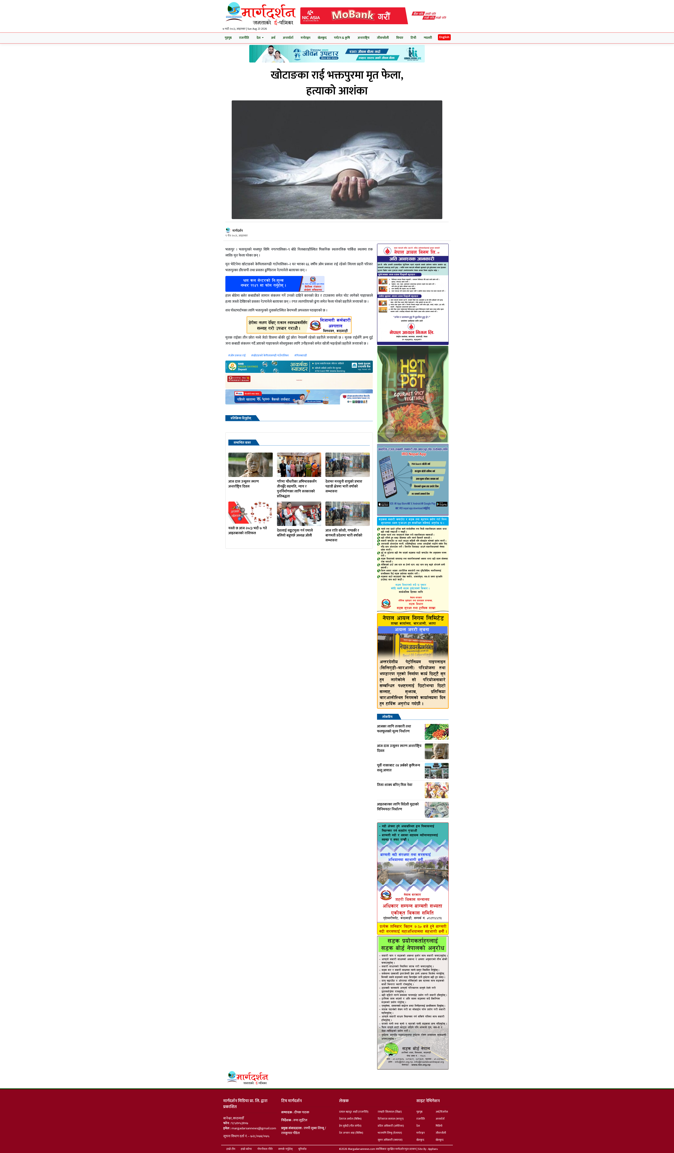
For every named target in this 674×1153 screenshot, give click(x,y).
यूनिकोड (302, 1149)
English (444, 37)
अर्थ (273, 38)
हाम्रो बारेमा (246, 1149)
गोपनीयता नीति (265, 1149)
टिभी (413, 38)
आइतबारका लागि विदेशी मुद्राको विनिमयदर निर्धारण (398, 806)
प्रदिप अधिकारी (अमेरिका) (391, 1126)
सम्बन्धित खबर (242, 442)
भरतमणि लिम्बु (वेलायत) (390, 1133)
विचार (399, 38)
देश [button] (259, 38)
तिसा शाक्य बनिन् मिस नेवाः (394, 785)
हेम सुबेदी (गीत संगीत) (350, 1126)
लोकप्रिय (387, 717)
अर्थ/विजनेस (442, 1111)
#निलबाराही (300, 355)
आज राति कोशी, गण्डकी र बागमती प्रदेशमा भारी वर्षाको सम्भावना (343, 535)
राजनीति (244, 38)
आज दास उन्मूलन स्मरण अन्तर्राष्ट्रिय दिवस (243, 484)
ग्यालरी (428, 38)
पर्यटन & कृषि (342, 38)
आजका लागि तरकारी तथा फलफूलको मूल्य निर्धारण (394, 728)
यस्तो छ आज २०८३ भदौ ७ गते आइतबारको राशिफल (247, 530)
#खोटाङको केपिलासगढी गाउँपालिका (270, 355)
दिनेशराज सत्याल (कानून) (391, 1118)
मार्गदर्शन (237, 230)
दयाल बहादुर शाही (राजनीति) (353, 1111)
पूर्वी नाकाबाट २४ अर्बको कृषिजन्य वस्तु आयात (398, 767)
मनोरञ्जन (305, 38)
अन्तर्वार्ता (288, 38)
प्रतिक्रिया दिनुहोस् (241, 418)
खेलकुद (322, 38)
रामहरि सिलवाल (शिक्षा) (390, 1111)
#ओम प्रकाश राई (237, 355)
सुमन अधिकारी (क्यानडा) (390, 1140)
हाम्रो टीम (230, 1149)
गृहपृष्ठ (228, 38)
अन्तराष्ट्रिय (363, 38)
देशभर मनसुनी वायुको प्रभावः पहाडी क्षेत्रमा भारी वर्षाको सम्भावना (343, 486)
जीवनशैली (383, 38)
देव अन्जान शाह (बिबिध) (351, 1133)
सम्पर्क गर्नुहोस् (285, 1149)
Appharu (433, 1149)
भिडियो (439, 1126)
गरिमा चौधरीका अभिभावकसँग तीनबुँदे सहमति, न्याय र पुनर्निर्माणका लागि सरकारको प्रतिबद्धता (297, 489)
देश (418, 1126)
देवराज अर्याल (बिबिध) (350, 1118)
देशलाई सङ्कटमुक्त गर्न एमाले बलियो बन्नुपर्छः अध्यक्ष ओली (295, 533)
